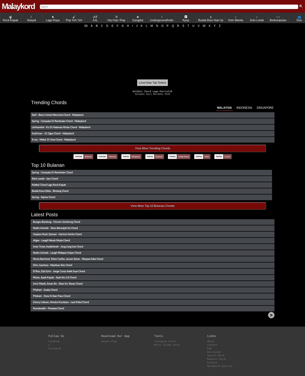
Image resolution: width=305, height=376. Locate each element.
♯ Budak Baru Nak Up (210, 19)
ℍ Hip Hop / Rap (116, 18)
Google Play (109, 341)
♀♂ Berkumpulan (278, 19)
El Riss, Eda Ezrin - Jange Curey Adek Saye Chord (59, 271)
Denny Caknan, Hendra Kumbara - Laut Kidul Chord (61, 302)
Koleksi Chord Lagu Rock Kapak (49, 185)
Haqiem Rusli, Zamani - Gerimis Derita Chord (57, 234)
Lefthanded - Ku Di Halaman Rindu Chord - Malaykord (61, 127)
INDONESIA (244, 107)
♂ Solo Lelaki (257, 19)
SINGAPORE (265, 107)
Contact (212, 345)
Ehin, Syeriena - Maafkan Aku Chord (52, 265)
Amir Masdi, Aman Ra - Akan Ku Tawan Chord (58, 283)
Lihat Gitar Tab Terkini (152, 82)
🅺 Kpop (186, 18)
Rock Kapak (10, 19)
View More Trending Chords (152, 148)
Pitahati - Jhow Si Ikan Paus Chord (51, 296)
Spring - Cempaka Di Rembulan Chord (52, 172)
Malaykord (18, 6)
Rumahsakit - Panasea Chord (48, 308)
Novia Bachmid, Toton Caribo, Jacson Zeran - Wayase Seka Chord (68, 259)
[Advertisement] (152, 53)
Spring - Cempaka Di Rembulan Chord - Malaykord (59, 121)
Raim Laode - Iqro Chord (45, 178)
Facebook (54, 341)
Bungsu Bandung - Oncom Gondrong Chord (56, 222)
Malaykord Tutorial (220, 366)
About (210, 341)
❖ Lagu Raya (53, 19)
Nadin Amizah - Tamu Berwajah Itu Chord (55, 228)
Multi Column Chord (167, 345)
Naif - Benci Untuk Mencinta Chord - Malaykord (57, 115)
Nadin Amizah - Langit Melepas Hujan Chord (57, 253)
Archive (212, 362)
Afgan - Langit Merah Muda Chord (51, 240)
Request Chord (216, 359)
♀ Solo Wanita (235, 19)
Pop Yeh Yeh (74, 19)
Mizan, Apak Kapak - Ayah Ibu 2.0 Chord (54, 277)
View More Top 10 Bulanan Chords (152, 205)
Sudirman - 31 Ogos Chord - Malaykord (53, 133)
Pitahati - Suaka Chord (45, 290)
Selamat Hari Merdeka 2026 (152, 92)
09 (86, 25)
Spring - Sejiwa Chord (43, 197)
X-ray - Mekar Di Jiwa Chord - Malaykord (54, 139)
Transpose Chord (164, 341)
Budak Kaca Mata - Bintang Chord (50, 191)
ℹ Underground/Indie (162, 18)
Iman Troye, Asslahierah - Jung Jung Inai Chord (58, 246)
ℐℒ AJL (95, 18)
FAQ (209, 348)
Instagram (54, 348)
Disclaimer (214, 352)
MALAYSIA (224, 107)
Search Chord (215, 355)
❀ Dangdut (137, 19)
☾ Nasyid (31, 19)
